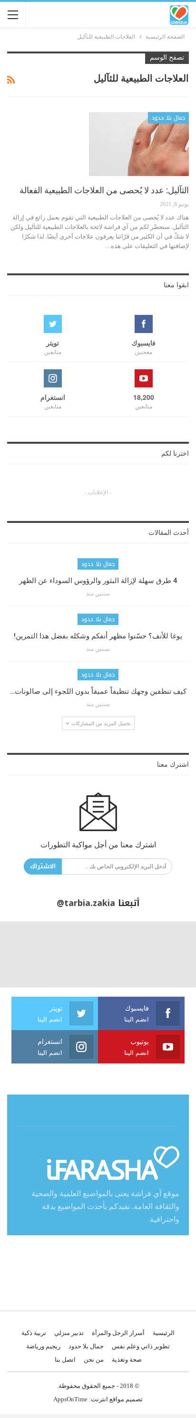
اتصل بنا (65, 1359)
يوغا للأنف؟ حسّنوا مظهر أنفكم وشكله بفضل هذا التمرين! (98, 636)
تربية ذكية (33, 1332)
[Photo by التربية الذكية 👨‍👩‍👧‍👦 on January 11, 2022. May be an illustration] (163, 954)
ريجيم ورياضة (43, 1346)
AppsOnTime (70, 1399)
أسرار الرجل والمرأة (118, 1332)
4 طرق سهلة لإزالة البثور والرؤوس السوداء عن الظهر (98, 580)
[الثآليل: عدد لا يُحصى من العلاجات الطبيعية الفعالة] (139, 144)
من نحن (94, 1359)
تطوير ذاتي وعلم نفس (141, 1346)
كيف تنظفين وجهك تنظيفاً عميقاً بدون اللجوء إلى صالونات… (98, 691)
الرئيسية (164, 1332)
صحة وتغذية (127, 1359)
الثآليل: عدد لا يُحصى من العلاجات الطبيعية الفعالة (104, 190)
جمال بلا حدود (168, 118)
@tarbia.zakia (86, 903)
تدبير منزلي (69, 1332)
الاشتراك (43, 866)
